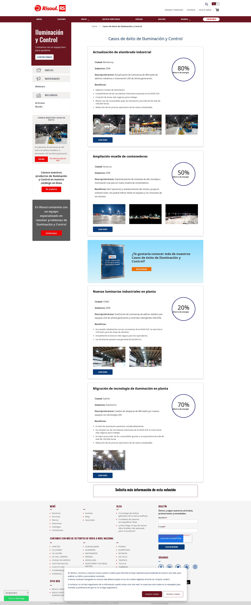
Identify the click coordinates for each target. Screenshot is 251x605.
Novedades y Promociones (174, 10)
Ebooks (38, 106)
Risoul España (59, 589)
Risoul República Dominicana (61, 594)
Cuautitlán (58, 567)
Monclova (90, 560)
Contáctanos (211, 19)
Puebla (122, 546)
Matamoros (91, 553)
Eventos (89, 513)
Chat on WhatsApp (16, 598)
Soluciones (61, 19)
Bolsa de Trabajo (205, 10)
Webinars (40, 86)
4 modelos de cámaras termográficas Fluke (128, 520)
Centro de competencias (111, 19)
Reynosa (122, 553)
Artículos (40, 103)
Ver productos (51, 189)
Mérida (89, 556)
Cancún (56, 546)
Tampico (122, 560)
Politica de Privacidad (159, 603)
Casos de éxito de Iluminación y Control (122, 26)
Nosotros (162, 19)
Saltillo (122, 556)
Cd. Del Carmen (60, 556)
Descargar (141, 269)
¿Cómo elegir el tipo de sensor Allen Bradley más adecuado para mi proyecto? (132, 528)
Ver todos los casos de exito (58, 159)
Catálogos (139, 19)
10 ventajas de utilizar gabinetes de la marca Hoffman (133, 514)
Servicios (56, 516)
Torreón (123, 567)
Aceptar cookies (152, 594)
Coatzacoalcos (60, 563)
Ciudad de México (61, 560)
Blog (87, 516)
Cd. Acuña (57, 553)
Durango (57, 573)
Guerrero (90, 550)
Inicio (49, 70)
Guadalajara (92, 546)
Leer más (41, 159)
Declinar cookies (173, 594)
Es (214, 4)
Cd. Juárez (57, 550)
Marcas (39, 19)
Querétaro (124, 550)
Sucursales (191, 10)
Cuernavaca (58, 570)
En (218, 4)
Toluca (122, 563)
